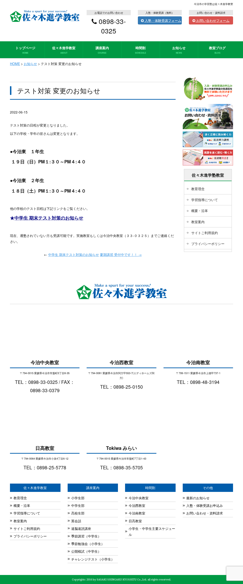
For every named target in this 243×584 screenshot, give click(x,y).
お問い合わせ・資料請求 (204, 513)
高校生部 (77, 513)
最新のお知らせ (198, 497)
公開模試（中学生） (86, 551)
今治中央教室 (139, 497)
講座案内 (102, 49)
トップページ (25, 49)
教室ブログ (217, 49)
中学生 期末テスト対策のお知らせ (48, 218)
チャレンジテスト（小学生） (92, 559)
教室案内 (198, 221)
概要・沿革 (199, 210)
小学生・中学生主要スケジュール (152, 531)
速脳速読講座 (81, 528)
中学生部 (77, 505)
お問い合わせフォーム (212, 20)
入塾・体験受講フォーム (162, 20)
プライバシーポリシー (207, 243)
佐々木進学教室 (63, 49)
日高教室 (135, 520)
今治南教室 (137, 513)
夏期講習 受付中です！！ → (121, 254)
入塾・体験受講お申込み (204, 505)
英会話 (76, 520)
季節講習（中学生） (86, 536)
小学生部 (77, 497)
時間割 (140, 49)
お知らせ (179, 49)
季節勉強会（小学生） (87, 543)
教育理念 (198, 188)
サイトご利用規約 (204, 232)
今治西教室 (137, 505)
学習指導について (204, 199)
